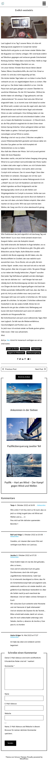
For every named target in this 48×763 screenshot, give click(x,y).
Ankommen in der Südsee (24, 410)
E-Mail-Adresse (11, 704)
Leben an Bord (12, 349)
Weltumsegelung (33, 353)
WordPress (24, 759)
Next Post (39, 369)
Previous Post (11, 369)
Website (8, 713)
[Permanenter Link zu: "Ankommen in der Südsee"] (24, 393)
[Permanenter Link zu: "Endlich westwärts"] (24, 27)
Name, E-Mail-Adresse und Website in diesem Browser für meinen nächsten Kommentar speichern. (22, 730)
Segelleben (36, 349)
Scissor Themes (21, 757)
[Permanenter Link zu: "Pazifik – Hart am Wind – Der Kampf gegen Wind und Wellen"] (24, 465)
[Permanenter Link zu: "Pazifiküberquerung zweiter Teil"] (24, 429)
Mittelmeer (25, 349)
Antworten (41, 505)
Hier (8, 340)
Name (7, 694)
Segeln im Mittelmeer (16, 353)
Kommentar (10, 666)
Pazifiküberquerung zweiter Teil (24, 446)
